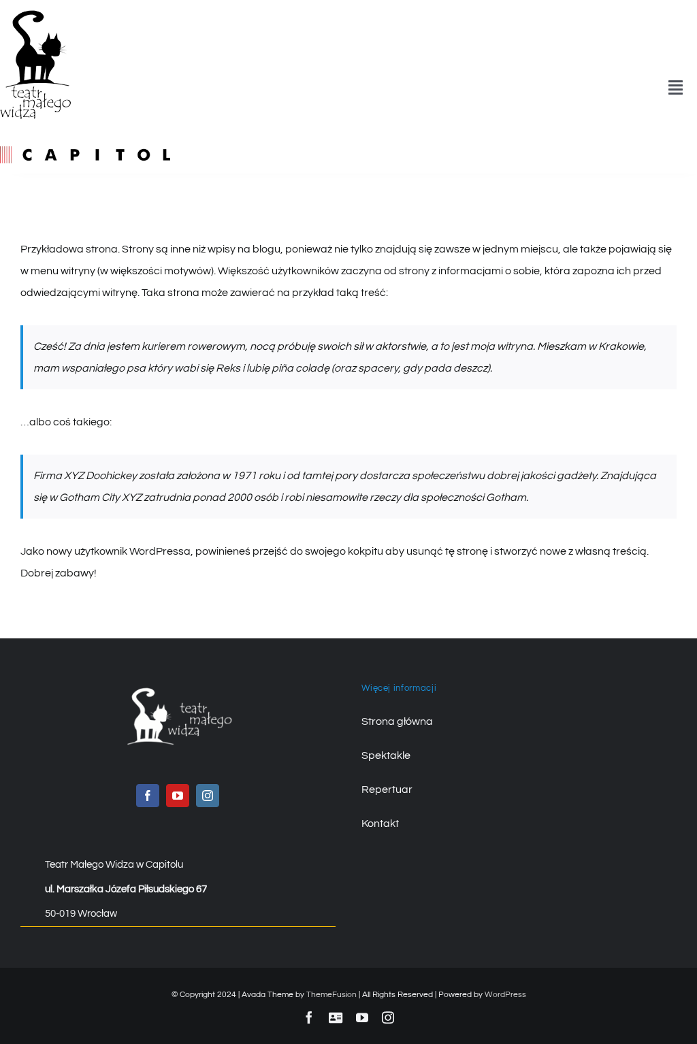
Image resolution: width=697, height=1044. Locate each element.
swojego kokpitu (344, 551)
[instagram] (207, 795)
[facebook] (147, 795)
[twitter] (335, 1017)
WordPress (505, 994)
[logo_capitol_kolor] (85, 151)
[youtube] (177, 795)
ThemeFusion (331, 994)
